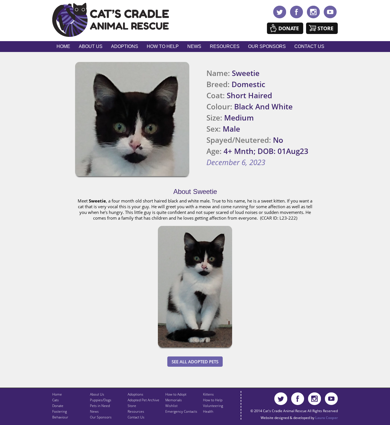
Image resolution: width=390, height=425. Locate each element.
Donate (288, 28)
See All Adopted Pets (195, 361)
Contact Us (309, 46)
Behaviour (60, 417)
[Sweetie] (195, 348)
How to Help (163, 46)
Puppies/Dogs (100, 400)
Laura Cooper (326, 417)
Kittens (208, 394)
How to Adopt (175, 394)
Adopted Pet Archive (143, 400)
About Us (90, 46)
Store (325, 28)
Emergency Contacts (181, 411)
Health (208, 411)
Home (63, 46)
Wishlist (171, 405)
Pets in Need (100, 405)
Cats (55, 400)
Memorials (173, 400)
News (194, 46)
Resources (225, 46)
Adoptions (124, 46)
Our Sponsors (267, 46)
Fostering (59, 411)
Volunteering (213, 405)
